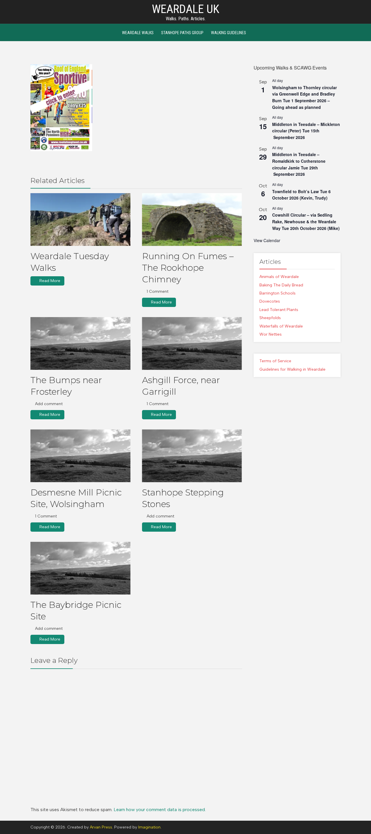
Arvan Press (101, 827)
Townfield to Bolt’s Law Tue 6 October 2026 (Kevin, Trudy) (301, 195)
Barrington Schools (277, 293)
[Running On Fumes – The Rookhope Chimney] (192, 219)
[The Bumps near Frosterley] (80, 343)
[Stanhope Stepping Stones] (192, 455)
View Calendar (267, 240)
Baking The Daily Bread (281, 285)
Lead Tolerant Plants (278, 309)
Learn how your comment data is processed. (160, 809)
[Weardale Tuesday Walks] (80, 219)
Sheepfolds (270, 317)
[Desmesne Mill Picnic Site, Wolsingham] (80, 455)
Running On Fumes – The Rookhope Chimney (188, 268)
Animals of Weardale (279, 276)
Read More (49, 280)
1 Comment (157, 291)
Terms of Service (275, 361)
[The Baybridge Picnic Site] (80, 568)
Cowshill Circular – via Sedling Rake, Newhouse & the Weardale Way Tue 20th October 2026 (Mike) (306, 221)
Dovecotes (269, 301)
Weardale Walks (138, 32)
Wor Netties (270, 334)
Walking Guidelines (228, 32)
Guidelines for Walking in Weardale (292, 369)
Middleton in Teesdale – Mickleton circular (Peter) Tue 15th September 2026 (306, 130)
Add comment (49, 403)
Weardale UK (185, 9)
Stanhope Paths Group (182, 32)
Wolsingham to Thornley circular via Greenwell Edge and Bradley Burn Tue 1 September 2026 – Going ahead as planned (304, 97)
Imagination (149, 827)
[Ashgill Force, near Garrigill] (192, 343)
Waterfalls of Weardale (281, 326)
